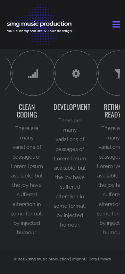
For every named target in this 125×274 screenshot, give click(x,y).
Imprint (78, 259)
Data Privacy (100, 259)
